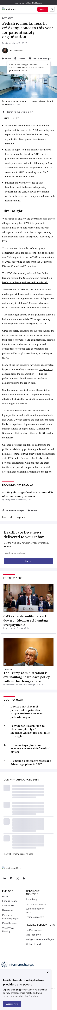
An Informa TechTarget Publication (28, 3)
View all (7, 853)
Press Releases (9, 923)
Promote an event (35, 916)
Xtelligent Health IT (35, 944)
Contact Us (8, 905)
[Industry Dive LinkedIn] (4, 878)
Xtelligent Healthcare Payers (40, 939)
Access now (12, 1004)
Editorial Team (9, 900)
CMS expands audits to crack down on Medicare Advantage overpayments (26, 620)
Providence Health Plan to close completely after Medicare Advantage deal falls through (30, 731)
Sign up (43, 9)
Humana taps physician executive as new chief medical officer (30, 748)
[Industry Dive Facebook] (11, 878)
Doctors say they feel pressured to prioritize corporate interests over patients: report (27, 712)
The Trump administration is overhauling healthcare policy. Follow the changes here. (27, 677)
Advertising (31, 899)
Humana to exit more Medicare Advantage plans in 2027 (31, 762)
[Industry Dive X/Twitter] (17, 878)
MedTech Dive (33, 934)
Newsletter (7, 910)
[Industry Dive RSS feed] (24, 878)
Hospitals (20, 517)
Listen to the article (20, 111)
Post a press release (23, 853)
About (5, 896)
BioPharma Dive (34, 929)
